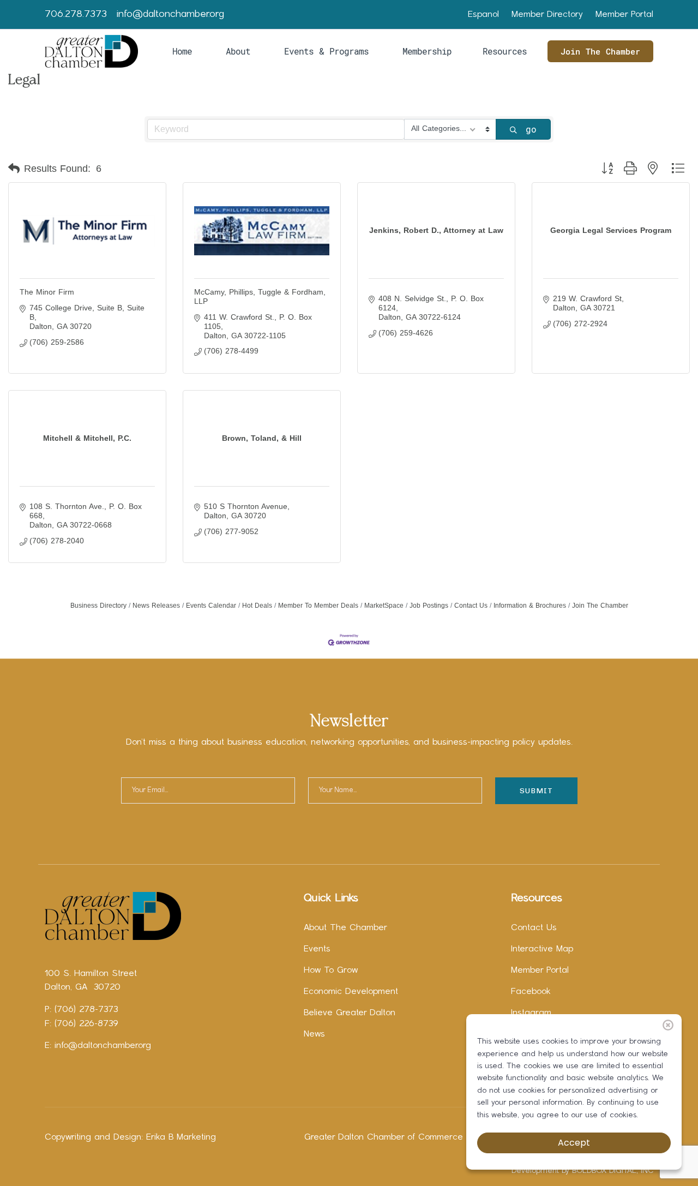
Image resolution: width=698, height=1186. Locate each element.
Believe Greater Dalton (349, 1013)
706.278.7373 (76, 14)
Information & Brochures (530, 605)
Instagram (531, 1013)
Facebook (531, 991)
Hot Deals (257, 605)
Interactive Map (542, 949)
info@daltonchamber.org (170, 14)
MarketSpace (384, 605)
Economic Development (351, 991)
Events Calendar (211, 605)
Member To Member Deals (318, 605)
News (314, 1034)
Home (182, 51)
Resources (505, 51)
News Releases (156, 605)
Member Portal (624, 14)
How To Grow (331, 970)
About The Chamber (345, 928)
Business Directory (98, 605)
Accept (574, 1142)
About (238, 51)
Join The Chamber (600, 51)
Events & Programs (326, 51)
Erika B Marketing (181, 1137)
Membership (427, 51)
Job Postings (429, 605)
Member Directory (547, 14)
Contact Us (471, 605)
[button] (14, 168)
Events (317, 949)
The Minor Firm (47, 291)
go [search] (531, 129)
